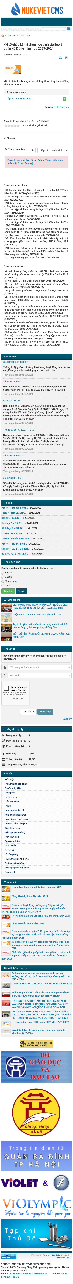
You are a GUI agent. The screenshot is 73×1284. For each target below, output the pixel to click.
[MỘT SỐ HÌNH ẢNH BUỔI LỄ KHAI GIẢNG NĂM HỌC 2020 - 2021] (6, 636)
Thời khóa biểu (12, 801)
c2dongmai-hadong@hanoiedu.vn (28, 1273)
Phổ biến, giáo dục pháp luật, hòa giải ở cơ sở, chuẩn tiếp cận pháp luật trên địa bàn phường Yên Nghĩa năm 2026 (36, 955)
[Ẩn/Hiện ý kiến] (33, 150)
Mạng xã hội (11, 581)
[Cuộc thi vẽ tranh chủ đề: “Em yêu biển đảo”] (6, 617)
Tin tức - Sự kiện (13, 788)
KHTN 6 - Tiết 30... (11, 518)
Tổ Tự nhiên (10, 845)
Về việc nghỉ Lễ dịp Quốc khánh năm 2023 (28, 280)
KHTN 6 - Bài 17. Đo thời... (15, 549)
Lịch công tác (11, 797)
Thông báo (25, 35)
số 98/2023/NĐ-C (12, 381)
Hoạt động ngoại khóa (15, 815)
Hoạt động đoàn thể (14, 810)
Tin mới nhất (10, 882)
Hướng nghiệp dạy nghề (17, 868)
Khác (7, 585)
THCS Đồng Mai (61, 107)
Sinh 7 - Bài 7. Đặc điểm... (15, 554)
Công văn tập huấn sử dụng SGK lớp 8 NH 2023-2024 (36, 316)
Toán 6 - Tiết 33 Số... (12, 533)
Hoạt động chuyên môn (16, 819)
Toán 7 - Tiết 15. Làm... (13, 513)
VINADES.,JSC (63, 1257)
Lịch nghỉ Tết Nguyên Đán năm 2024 (25, 257)
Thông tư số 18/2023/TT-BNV (18, 429)
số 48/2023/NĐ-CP (13, 478)
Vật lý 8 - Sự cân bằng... (14, 507)
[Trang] (2, 35)
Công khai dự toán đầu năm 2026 (30, 896)
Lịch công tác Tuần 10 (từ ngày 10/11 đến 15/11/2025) (40, 1022)
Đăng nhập (45, 711)
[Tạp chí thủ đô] (36, 1234)
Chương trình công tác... (17, 823)
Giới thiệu (9, 779)
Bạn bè (8, 572)
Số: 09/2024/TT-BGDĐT (15, 362)
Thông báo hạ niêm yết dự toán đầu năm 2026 (37, 887)
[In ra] (61, 57)
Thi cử (8, 806)
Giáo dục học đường (15, 832)
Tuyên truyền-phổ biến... (17, 859)
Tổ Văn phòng (11, 854)
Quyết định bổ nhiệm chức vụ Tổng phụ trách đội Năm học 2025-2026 (39, 1032)
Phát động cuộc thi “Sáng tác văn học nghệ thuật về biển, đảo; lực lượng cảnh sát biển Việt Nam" (40, 994)
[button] (64, 99)
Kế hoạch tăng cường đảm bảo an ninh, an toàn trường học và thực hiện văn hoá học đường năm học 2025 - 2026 (41, 976)
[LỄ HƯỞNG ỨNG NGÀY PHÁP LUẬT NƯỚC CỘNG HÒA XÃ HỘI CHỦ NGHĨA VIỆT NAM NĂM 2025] (6, 607)
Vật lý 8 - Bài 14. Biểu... (14, 543)
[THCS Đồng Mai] (36, 8)
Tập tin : (19, 98)
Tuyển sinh (10, 872)
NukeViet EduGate (51, 1255)
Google (8, 576)
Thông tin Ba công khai (16, 784)
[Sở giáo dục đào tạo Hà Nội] (36, 1111)
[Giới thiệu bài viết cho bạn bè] (56, 57)
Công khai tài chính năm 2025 (28, 923)
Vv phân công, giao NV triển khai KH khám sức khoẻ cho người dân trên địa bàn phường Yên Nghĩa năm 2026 (40, 944)
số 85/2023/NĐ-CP (13, 455)
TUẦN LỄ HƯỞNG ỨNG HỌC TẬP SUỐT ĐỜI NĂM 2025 (42, 983)
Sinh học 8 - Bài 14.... (13, 528)
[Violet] (36, 1183)
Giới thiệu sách (12, 828)
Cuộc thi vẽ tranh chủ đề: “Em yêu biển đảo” (37, 614)
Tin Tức (11, 35)
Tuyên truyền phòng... (15, 863)
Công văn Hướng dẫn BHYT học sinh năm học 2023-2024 (36, 290)
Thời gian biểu (12, 837)
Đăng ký (67, 719)
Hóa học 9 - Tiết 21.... (13, 523)
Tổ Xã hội (9, 850)
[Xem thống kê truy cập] (8, 1256)
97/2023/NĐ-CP (11, 400)
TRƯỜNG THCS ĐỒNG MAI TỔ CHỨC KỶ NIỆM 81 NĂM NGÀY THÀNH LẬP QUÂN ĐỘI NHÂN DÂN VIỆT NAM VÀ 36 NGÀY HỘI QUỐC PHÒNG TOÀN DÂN (40, 1004)
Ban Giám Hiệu (12, 841)
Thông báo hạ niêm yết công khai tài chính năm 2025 (41, 916)
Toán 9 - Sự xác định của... (16, 538)
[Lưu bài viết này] (66, 57)
